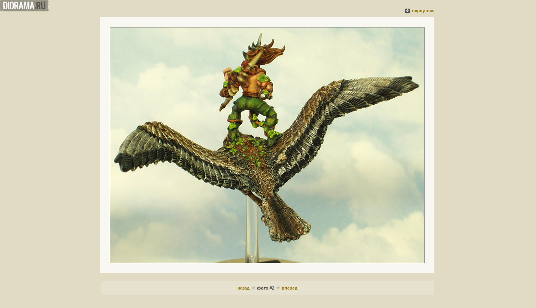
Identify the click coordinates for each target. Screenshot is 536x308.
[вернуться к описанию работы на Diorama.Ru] (408, 10)
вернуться (423, 10)
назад (244, 288)
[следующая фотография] (267, 145)
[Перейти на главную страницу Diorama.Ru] (24, 9)
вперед (289, 288)
